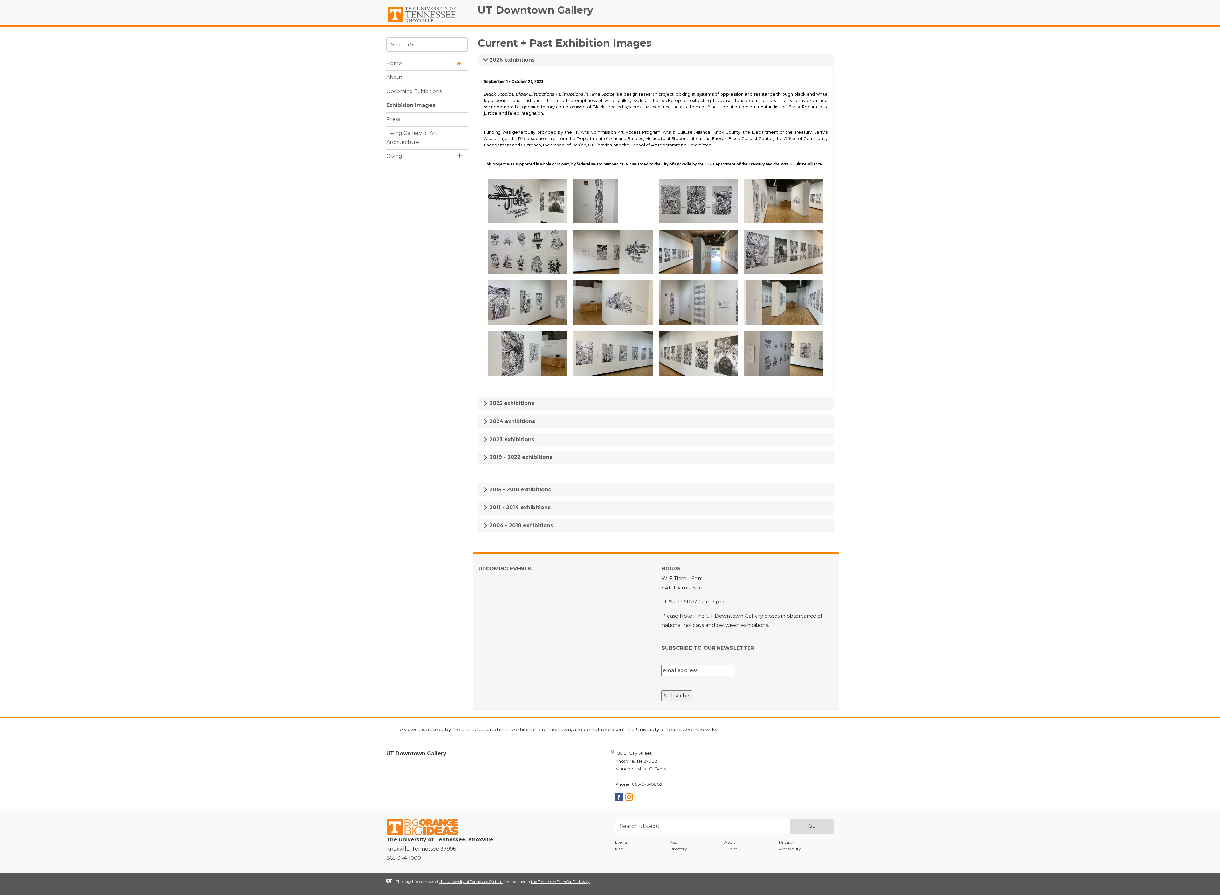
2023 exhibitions (511, 439)
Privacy (786, 842)
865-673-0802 (647, 784)
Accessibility (790, 848)
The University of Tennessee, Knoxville (427, 22)
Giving (394, 156)
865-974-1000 (403, 858)
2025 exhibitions (511, 403)
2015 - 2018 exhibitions (519, 490)
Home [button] (394, 63)
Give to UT (733, 848)
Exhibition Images (410, 105)
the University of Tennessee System (471, 881)
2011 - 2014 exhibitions (519, 507)
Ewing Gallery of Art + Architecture (414, 137)
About (394, 77)
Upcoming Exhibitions (414, 91)
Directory (678, 848)
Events (621, 842)
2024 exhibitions (511, 421)
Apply (729, 842)
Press (393, 119)
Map (619, 848)
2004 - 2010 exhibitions (520, 525)
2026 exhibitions (511, 60)
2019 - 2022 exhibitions (520, 457)
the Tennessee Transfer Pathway (560, 881)
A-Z (673, 842)
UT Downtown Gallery (535, 10)
